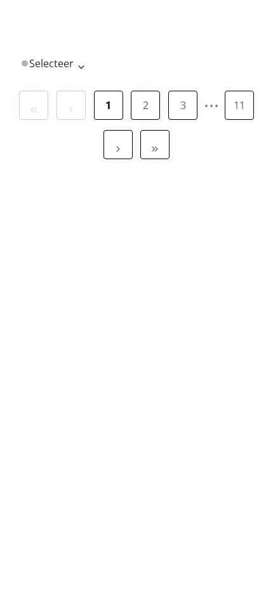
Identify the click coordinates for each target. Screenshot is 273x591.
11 (239, 105)
